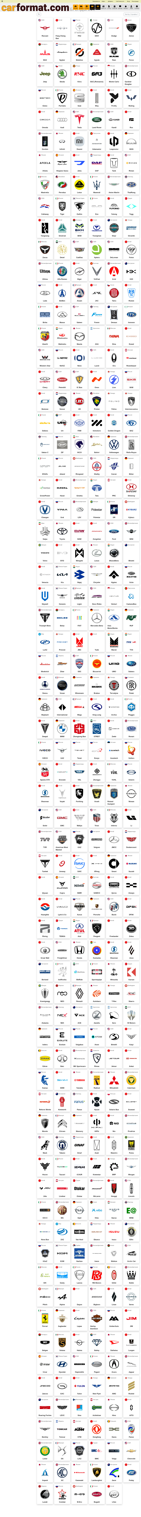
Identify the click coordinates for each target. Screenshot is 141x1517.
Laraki (44, 1502)
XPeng (96, 871)
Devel (62, 257)
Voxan (62, 693)
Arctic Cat (131, 1261)
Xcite (131, 582)
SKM (131, 387)
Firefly (114, 106)
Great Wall (45, 958)
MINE (131, 1218)
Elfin (131, 1240)
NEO (62, 1001)
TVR (45, 847)
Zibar (62, 672)
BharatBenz (114, 561)
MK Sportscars (79, 1066)
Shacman (45, 801)
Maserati (96, 192)
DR (114, 517)
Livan (114, 1305)
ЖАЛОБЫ (120, 8)
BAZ (131, 431)
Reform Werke (45, 1110)
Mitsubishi (114, 1088)
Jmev (131, 958)
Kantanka (97, 958)
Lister (45, 1459)
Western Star (45, 366)
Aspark (45, 1480)
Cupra (62, 893)
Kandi (114, 128)
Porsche (96, 915)
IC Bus (79, 387)
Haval (62, 496)
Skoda (62, 82)
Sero (114, 1023)
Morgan (131, 1175)
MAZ (45, 60)
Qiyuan (45, 893)
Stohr (45, 826)
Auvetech (114, 758)
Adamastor (96, 149)
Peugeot (96, 936)
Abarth (45, 344)
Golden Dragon (114, 431)
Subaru (131, 672)
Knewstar (97, 1175)
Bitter (131, 474)
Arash (96, 801)
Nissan (131, 801)
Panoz (131, 1437)
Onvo (97, 387)
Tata (96, 496)
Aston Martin (114, 192)
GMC (62, 826)
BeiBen (62, 301)
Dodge (114, 36)
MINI (131, 539)
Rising (45, 936)
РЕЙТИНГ (126, 8)
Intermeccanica (131, 409)
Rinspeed (79, 474)
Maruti (114, 650)
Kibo (97, 1218)
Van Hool (79, 1240)
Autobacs (97, 1001)
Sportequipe (97, 980)
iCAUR (79, 1175)
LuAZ (45, 650)
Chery (45, 387)
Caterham (131, 1088)
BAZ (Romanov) (96, 82)
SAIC (79, 871)
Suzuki (131, 871)
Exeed (131, 344)
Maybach (45, 715)
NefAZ (62, 366)
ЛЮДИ (131, 8)
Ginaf (79, 1153)
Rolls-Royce (131, 452)
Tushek (45, 871)
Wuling (131, 106)
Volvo (45, 561)
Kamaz (45, 1088)
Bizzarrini (97, 672)
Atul (79, 936)
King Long (96, 715)
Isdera (44, 1045)
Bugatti (97, 1502)
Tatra (114, 301)
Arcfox (114, 715)
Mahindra (62, 344)
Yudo (97, 650)
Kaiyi (131, 1045)
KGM (62, 1261)
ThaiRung (131, 192)
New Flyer (97, 1394)
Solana (62, 1350)
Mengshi (79, 561)
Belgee (45, 1350)
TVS (131, 650)
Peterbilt (62, 387)
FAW (79, 431)
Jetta (80, 171)
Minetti (131, 561)
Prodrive (131, 1131)
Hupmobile (79, 1372)
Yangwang (45, 236)
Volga (114, 1459)
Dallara (45, 431)
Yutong (114, 214)
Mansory (79, 1131)
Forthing (79, 801)
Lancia (79, 1283)
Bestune (45, 409)
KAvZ (45, 1261)
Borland (45, 980)
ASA (97, 344)
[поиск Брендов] (39, 14)
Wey (96, 106)
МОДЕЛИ (81, 8)
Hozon (45, 1175)
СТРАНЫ (87, 8)
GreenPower (45, 496)
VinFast (97, 279)
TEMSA (62, 936)
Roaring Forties (45, 1415)
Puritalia (62, 106)
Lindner (62, 1196)
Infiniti (62, 149)
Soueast (131, 1110)
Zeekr (114, 737)
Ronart (131, 737)
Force (131, 60)
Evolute (62, 1045)
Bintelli (114, 1045)
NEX (62, 1023)
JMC (79, 650)
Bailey (96, 1350)
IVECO (45, 758)
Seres (131, 1305)
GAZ (79, 847)
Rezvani (45, 36)
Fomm (96, 322)
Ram (114, 60)
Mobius (114, 1261)
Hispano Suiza (62, 171)
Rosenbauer (131, 366)
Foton (131, 257)
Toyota (62, 539)
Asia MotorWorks (112, 627)
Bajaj (79, 582)
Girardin (131, 236)
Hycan (96, 1110)
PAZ (79, 36)
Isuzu (114, 1240)
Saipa (45, 539)
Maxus (62, 322)
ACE (79, 1023)
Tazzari (62, 1175)
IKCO (79, 452)
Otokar (79, 1196)
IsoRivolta (62, 980)
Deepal (45, 737)
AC (62, 1480)
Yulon (79, 1394)
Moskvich (45, 672)
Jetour (114, 1066)
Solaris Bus (114, 1110)
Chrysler (96, 582)
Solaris (131, 780)
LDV (79, 517)
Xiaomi (79, 149)
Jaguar (131, 1372)
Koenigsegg (45, 1001)
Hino (114, 1415)
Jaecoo (45, 1394)
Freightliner (62, 958)
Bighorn (96, 1305)
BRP (114, 1175)
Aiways (131, 893)
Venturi (114, 604)
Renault (79, 1001)
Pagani (97, 1372)
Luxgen (131, 1350)
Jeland (62, 474)
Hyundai (62, 1372)
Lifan (114, 1502)
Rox (131, 128)
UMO (114, 672)
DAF (96, 171)
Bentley (45, 1437)
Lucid (96, 366)
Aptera (97, 257)
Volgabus (79, 1045)
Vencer (62, 409)
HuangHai (45, 915)
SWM (62, 1088)
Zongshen (97, 539)
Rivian (131, 171)
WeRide (79, 980)
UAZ (62, 758)
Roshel (131, 1394)
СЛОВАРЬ (137, 8)
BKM (79, 236)
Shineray (131, 496)
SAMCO (97, 893)
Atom (97, 1045)
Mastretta (45, 192)
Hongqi (114, 1196)
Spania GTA (45, 780)
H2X (131, 279)
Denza (44, 693)
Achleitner (96, 1415)
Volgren (97, 847)
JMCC (114, 847)
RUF (131, 626)
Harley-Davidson (94, 1327)
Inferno (114, 826)
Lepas (79, 1326)
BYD (62, 561)
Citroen (62, 1131)
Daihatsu (114, 1350)
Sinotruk (62, 236)
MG (62, 1218)
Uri (62, 431)
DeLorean (114, 257)
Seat (79, 106)
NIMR (79, 893)
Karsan (131, 980)
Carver (114, 474)
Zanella (97, 1023)
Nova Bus (45, 1240)
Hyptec (114, 582)
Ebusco (97, 1240)
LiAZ (79, 1459)
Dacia (114, 1437)
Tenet (79, 758)
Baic (62, 1066)
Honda (79, 958)
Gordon (45, 149)
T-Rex (114, 1001)
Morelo (45, 1131)
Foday (131, 1480)
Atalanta (44, 1023)
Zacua (45, 257)
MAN (131, 149)
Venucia (45, 582)
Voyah (62, 801)
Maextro (114, 1153)
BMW (62, 737)
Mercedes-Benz (96, 626)
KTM (79, 1437)
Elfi (45, 1283)
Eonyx (96, 758)
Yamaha (79, 1088)
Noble (131, 1283)
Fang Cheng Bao (60, 37)
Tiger (62, 214)
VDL (79, 780)
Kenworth (62, 1110)
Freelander (114, 936)
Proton (97, 409)
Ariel (114, 279)
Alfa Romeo (62, 279)
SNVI (97, 36)
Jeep (45, 82)
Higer (79, 279)
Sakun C (44, 452)
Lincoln (131, 1196)
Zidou (131, 936)
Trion (97, 826)
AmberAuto (114, 1326)
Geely (62, 1283)
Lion (114, 387)
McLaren (96, 1196)
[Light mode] (2, 1)
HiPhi (97, 1131)
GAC (62, 1394)
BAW (80, 539)
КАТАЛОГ (92, 8)
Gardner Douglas (128, 83)
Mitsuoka (114, 980)
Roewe (131, 301)
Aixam (79, 301)
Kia (62, 582)
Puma (131, 1153)
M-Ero (79, 1502)
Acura (114, 1372)
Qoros (114, 893)
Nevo (79, 366)
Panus (79, 1110)
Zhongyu (96, 780)
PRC (114, 496)
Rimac (96, 1066)
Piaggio (131, 715)
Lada (45, 301)
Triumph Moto (45, 626)
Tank (114, 171)
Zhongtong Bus (79, 737)
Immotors (97, 431)
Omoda (45, 128)
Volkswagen (114, 452)
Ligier (79, 604)
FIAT (79, 626)
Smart (114, 871)
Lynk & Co (62, 915)
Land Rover (96, 128)
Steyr (114, 236)
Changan (45, 517)
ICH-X (45, 1218)
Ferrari (45, 1326)
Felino (114, 409)
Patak (131, 693)
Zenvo (131, 36)
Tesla (79, 128)
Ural (62, 517)
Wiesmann (79, 693)
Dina (114, 344)
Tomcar (62, 1437)
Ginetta (79, 496)
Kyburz (131, 517)
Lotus (79, 192)
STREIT (97, 737)
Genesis (62, 604)
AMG (114, 1394)
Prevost (62, 650)
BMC (97, 1459)
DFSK (131, 915)
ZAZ (62, 1240)
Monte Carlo (114, 82)
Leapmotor (114, 149)
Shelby (97, 474)
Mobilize (79, 60)
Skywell (45, 604)
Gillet (114, 1283)
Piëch (45, 1305)
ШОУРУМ (98, 8)
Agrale (96, 60)
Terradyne (114, 693)
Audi (62, 128)
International (62, 715)
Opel (79, 1218)
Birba (45, 322)
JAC (96, 301)
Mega (79, 715)
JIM (131, 1326)
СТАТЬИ (109, 8)
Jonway (62, 871)
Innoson (131, 322)
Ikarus (114, 1218)
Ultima (45, 279)
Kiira (79, 82)
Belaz (62, 626)
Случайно (131, 14)
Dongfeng (97, 1437)
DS (62, 1459)
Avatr (97, 1153)
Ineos (97, 1261)
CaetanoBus (131, 604)
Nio (114, 1131)
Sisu (79, 1415)
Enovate (62, 780)
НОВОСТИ (103, 8)
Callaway (45, 214)
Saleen (79, 322)
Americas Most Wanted (62, 848)
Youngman (96, 236)
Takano (62, 1153)
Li (131, 826)
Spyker (62, 60)
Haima (79, 1350)
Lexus (96, 561)
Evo (96, 214)
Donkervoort (131, 847)
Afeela (44, 171)
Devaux (114, 322)
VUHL (114, 780)
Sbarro (131, 1001)
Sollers (131, 758)
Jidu (45, 1196)
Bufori (96, 452)
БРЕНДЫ (76, 8)
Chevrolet (131, 1459)
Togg (131, 214)
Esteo (45, 106)
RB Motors (96, 1283)
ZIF (62, 452)
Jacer (114, 1480)
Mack (45, 1153)
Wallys (79, 826)
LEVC (62, 1415)
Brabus (97, 693)
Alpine (62, 1305)
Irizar (45, 1372)
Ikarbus (79, 1261)
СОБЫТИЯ (114, 8)
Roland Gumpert (111, 803)
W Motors (131, 1023)
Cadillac (79, 257)
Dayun (79, 1305)
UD (79, 409)
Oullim (79, 214)
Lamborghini (97, 1480)
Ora (114, 366)
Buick (114, 915)
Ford (114, 539)
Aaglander (62, 1326)
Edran (45, 1066)
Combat (62, 1502)
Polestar (96, 517)
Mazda (79, 344)
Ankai (131, 1066)
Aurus (79, 915)
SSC (79, 672)
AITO (131, 1415)
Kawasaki (79, 1480)
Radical (97, 1088)
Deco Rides (96, 604)
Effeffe (45, 474)
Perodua (62, 192)
